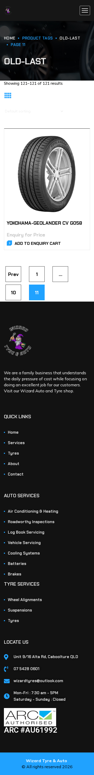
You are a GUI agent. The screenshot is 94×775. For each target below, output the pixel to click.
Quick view (80, 144)
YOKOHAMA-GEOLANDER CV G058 (44, 223)
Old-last (70, 38)
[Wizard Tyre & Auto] (8, 10)
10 (13, 293)
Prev (13, 274)
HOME (9, 38)
